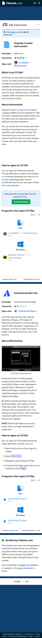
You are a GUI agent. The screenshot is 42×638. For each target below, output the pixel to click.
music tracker (30, 110)
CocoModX (23, 62)
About (30, 636)
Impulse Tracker (16, 254)
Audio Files (12, 279)
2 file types (11, 32)
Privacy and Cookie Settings (17, 636)
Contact (37, 636)
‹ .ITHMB (16, 581)
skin (25, 317)
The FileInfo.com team (12, 545)
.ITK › (27, 581)
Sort (33, 215)
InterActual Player (27, 311)
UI (12, 410)
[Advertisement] (21, 13)
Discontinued (20, 65)
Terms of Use (28, 634)
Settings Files (13, 530)
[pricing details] (39, 214)
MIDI (12, 95)
